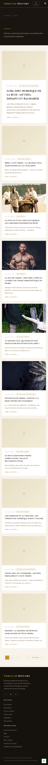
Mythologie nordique (29, 86)
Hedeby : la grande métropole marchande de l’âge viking (21, 632)
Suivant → (36, 658)
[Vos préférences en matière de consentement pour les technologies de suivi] (44, 761)
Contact (6, 737)
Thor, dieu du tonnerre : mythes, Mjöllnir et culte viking (23, 574)
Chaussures (8, 708)
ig (10, 694)
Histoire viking (24, 159)
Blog (5, 733)
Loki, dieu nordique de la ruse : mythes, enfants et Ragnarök (24, 95)
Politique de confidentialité (13, 747)
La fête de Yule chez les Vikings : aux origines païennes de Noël (22, 222)
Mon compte (8, 740)
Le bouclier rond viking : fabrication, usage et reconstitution (18, 458)
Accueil (7, 15)
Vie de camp (8, 714)
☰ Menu (36, 3)
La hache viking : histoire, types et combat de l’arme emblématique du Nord (23, 281)
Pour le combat (9, 711)
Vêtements (7, 718)
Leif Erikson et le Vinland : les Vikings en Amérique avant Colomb (24, 517)
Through (16, 3)
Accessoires (8, 704)
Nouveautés (8, 721)
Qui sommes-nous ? (10, 730)
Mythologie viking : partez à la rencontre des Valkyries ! (22, 399)
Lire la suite (14, 117)
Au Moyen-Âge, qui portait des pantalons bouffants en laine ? (22, 342)
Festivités (21, 216)
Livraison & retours (10, 743)
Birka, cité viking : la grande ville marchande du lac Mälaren (23, 164)
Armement (21, 274)
